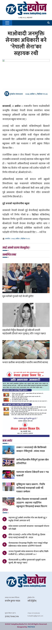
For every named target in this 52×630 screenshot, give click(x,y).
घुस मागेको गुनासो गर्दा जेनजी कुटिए (17, 296)
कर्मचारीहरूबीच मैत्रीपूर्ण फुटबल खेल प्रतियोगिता (32, 461)
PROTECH (31, 626)
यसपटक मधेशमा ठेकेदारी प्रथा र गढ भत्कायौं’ (32, 474)
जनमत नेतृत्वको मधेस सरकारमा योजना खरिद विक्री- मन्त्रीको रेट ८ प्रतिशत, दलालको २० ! (28, 553)
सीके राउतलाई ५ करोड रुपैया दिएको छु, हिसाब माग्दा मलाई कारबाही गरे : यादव (26, 536)
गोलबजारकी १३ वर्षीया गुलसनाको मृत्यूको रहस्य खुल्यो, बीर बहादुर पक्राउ (26, 561)
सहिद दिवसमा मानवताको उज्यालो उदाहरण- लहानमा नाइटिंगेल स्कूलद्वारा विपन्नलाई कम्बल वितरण (31, 502)
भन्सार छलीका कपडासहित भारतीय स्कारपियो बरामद (25, 362)
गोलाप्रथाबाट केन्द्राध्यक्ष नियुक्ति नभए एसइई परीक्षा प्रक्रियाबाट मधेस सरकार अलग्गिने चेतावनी (28, 544)
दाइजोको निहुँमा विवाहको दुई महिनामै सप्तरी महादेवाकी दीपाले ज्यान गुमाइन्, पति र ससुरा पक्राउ (24, 332)
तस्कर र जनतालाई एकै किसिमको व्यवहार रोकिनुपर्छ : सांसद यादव (31, 449)
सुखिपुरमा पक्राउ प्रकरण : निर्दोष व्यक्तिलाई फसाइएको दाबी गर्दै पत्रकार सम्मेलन (30, 488)
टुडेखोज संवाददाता (16, 94)
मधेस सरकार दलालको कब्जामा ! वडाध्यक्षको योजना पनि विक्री (28, 527)
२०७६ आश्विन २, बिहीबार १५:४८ (36, 94)
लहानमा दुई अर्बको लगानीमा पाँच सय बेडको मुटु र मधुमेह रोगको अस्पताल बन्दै (27, 519)
